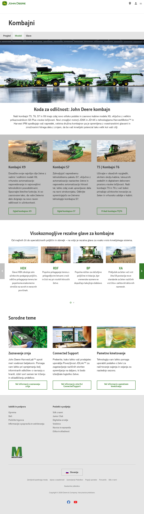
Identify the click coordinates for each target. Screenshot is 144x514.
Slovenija (74, 472)
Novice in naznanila (62, 427)
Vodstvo (57, 423)
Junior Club (58, 416)
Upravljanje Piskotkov (75, 479)
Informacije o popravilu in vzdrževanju (26, 423)
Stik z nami (58, 412)
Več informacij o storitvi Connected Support (75, 386)
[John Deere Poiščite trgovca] (130, 3)
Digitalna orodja (60, 419)
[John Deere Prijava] (136, 3)
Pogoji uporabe (91, 479)
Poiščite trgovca (16, 419)
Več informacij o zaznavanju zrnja (27, 386)
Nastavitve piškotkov (72, 486)
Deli (10, 416)
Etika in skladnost (61, 431)
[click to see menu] (141, 3)
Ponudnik (102, 479)
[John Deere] (15, 3)
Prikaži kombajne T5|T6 (114, 212)
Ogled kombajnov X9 (24, 212)
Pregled (7, 35)
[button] (68, 502)
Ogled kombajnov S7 (68, 212)
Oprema (12, 412)
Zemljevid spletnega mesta (37, 479)
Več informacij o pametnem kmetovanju (118, 386)
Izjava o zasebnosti (57, 479)
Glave (28, 35)
